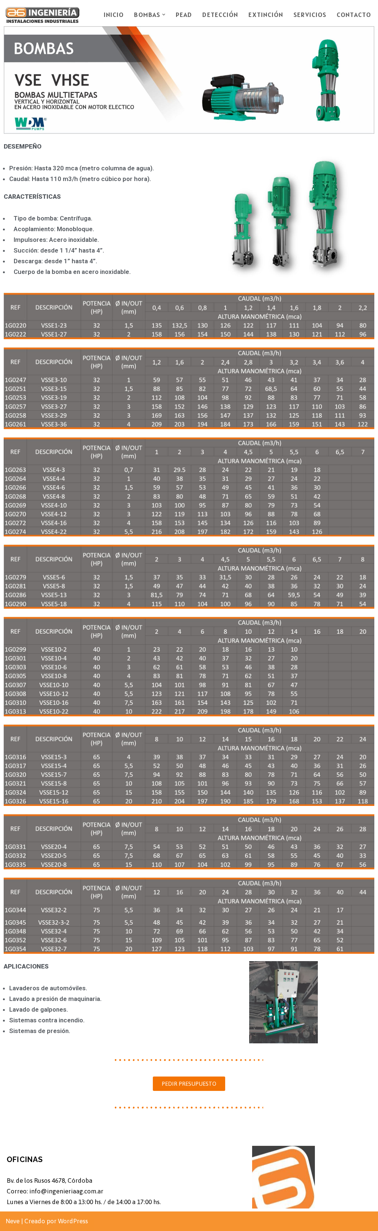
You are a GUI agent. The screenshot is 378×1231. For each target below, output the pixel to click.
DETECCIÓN (220, 14)
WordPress (73, 1221)
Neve (13, 1221)
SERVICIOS (309, 14)
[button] (163, 14)
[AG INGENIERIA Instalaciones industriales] (42, 15)
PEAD (184, 14)
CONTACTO (354, 14)
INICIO (114, 14)
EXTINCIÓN (265, 14)
